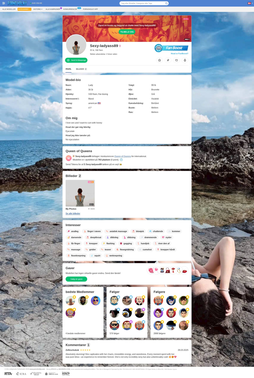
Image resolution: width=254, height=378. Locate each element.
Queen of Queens (122, 156)
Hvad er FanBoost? (179, 53)
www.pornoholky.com (37, 369)
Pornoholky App (90, 9)
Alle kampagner (53, 9)
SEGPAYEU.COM (64, 369)
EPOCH (53, 369)
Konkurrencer (70, 9)
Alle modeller (9, 9)
